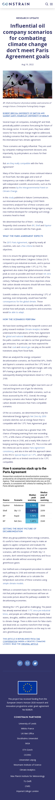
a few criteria (26, 246)
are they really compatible (18, 163)
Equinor (47, 225)
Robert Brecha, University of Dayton (21, 113)
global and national (14, 336)
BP (33, 225)
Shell (38, 225)
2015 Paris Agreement (17, 242)
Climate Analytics (32, 329)
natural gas (25, 347)
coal (14, 347)
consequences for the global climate (19, 301)
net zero (47, 273)
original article (29, 644)
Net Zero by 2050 (38, 416)
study (11, 197)
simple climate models (13, 583)
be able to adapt (16, 312)
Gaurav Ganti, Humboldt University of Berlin (26, 116)
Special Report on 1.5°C (25, 454)
